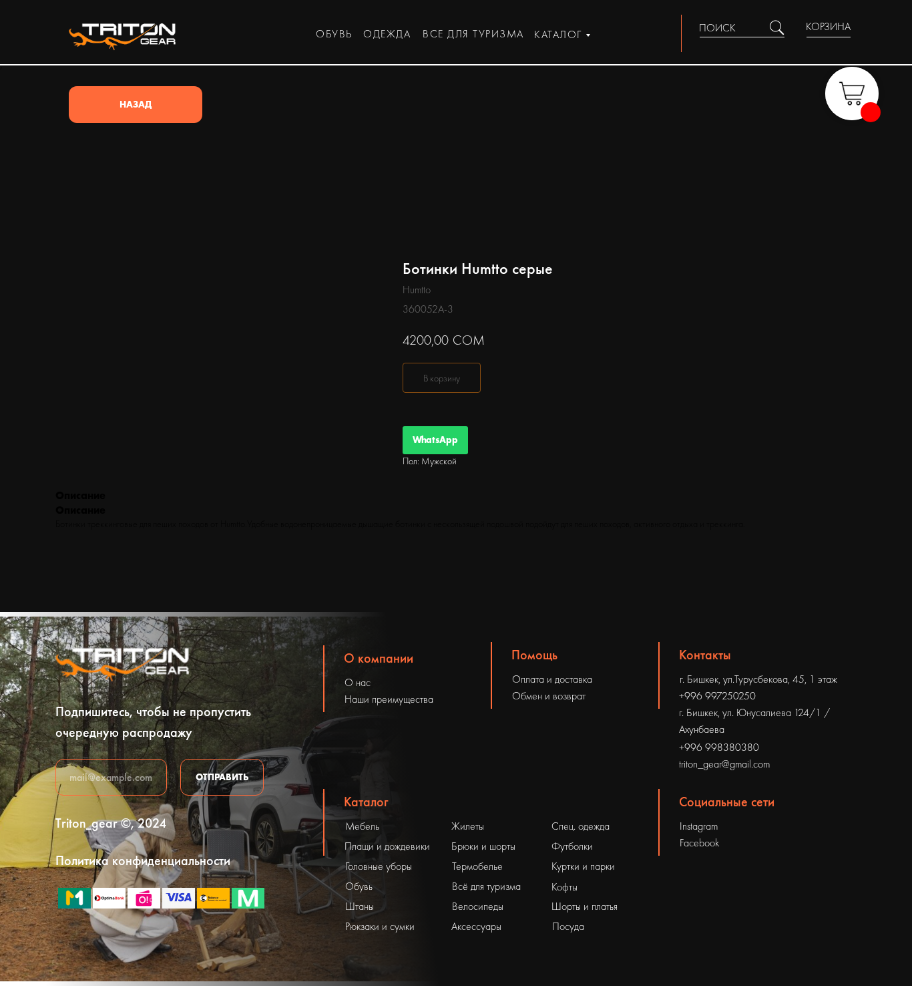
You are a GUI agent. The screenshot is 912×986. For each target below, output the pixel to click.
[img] (776, 27)
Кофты (564, 887)
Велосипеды (477, 906)
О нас (358, 682)
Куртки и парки (583, 866)
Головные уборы (378, 866)
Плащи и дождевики (387, 846)
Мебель (362, 826)
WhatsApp (435, 440)
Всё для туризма (486, 886)
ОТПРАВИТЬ (222, 777)
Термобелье (477, 866)
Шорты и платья (584, 906)
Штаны (359, 906)
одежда (387, 34)
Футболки (572, 846)
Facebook (699, 843)
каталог (558, 34)
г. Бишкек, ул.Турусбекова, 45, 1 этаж (758, 679)
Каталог (366, 801)
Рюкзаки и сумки (380, 926)
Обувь (359, 886)
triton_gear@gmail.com (724, 764)
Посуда (568, 926)
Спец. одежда (580, 826)
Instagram (699, 826)
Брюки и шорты (483, 846)
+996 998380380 (719, 747)
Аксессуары (476, 926)
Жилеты (467, 826)
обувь (334, 34)
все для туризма (473, 34)
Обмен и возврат (549, 696)
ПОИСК (717, 28)
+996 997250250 (717, 696)
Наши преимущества (389, 699)
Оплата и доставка (552, 679)
